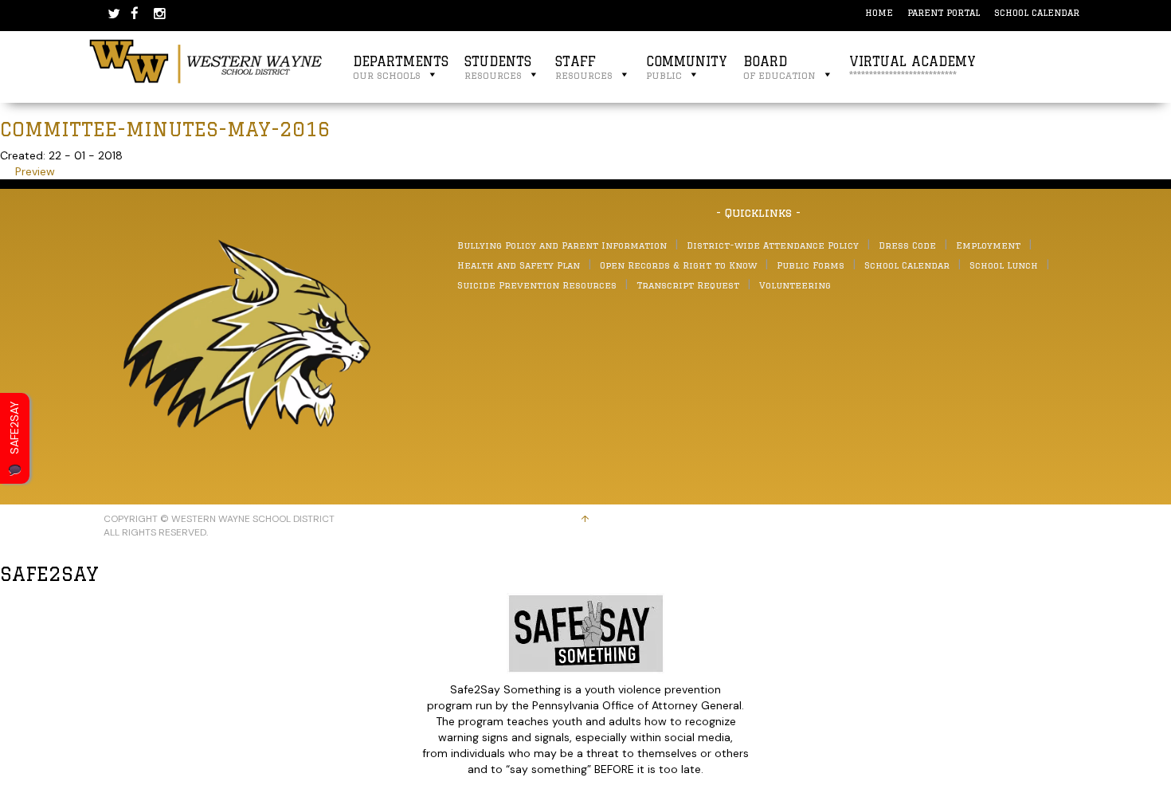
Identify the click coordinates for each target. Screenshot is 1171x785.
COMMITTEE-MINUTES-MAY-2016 (165, 128)
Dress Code (907, 245)
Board (779, 67)
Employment (988, 245)
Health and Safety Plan (518, 265)
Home (879, 12)
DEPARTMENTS (400, 67)
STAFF (584, 67)
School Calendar (1036, 12)
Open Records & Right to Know (678, 265)
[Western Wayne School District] (206, 60)
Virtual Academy (912, 67)
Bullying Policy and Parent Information (562, 245)
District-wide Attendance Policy (773, 245)
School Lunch (1003, 265)
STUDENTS (497, 67)
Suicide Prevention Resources (537, 285)
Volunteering (795, 285)
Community (686, 67)
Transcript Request (687, 285)
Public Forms (810, 265)
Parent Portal (943, 12)
